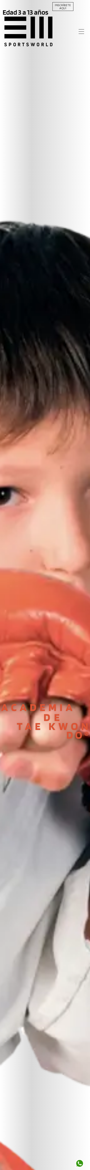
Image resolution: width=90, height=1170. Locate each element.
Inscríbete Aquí (63, 6)
